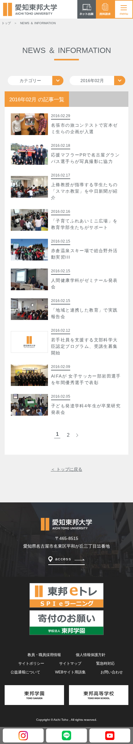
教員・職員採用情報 (44, 655)
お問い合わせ (112, 672)
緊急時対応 (105, 663)
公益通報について (25, 672)
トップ (6, 23)
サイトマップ (70, 663)
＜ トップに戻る (66, 469)
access (63, 558)
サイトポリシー (31, 663)
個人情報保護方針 (90, 655)
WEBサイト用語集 (70, 672)
